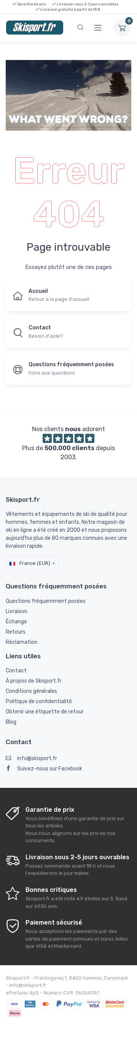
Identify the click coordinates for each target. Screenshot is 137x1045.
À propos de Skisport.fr (34, 681)
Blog (11, 722)
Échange (16, 621)
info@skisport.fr (37, 758)
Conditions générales (31, 691)
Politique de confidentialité (39, 701)
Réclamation (21, 642)
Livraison (16, 611)
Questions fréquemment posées (46, 601)
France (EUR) (34, 563)
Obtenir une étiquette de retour (45, 711)
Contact (16, 670)
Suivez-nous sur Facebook (49, 768)
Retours (15, 632)
